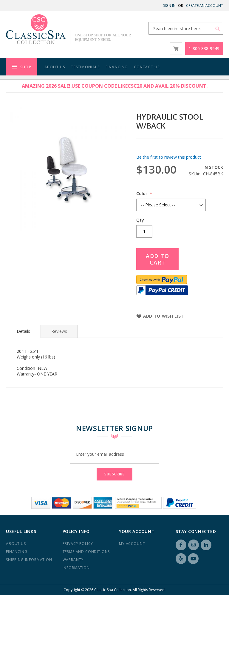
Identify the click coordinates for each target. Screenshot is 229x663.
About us (16, 543)
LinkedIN (206, 545)
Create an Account (204, 5)
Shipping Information (29, 559)
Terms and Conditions (86, 551)
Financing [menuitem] (117, 66)
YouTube (193, 558)
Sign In (169, 5)
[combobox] (185, 28)
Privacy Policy (78, 543)
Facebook (181, 545)
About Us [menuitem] (54, 66)
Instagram (193, 545)
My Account (132, 543)
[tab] (23, 331)
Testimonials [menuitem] (85, 66)
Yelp (181, 558)
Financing (16, 551)
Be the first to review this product (168, 157)
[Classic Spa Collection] (36, 29)
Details (23, 331)
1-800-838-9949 (204, 48)
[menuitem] (21, 66)
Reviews (59, 331)
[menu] (114, 66)
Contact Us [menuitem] (147, 66)
